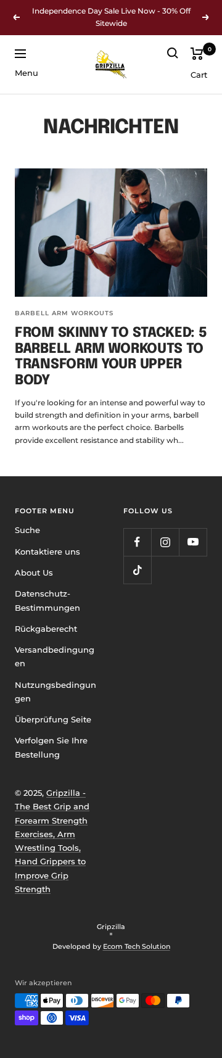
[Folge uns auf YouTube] (193, 542)
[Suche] (172, 53)
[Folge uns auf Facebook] (137, 542)
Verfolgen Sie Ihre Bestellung (51, 747)
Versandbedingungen (54, 656)
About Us (34, 572)
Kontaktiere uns (47, 551)
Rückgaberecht (46, 629)
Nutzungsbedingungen (55, 691)
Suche (27, 530)
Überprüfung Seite (53, 719)
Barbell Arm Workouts (64, 313)
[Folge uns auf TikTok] (137, 570)
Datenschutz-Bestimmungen (47, 600)
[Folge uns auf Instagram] (165, 542)
